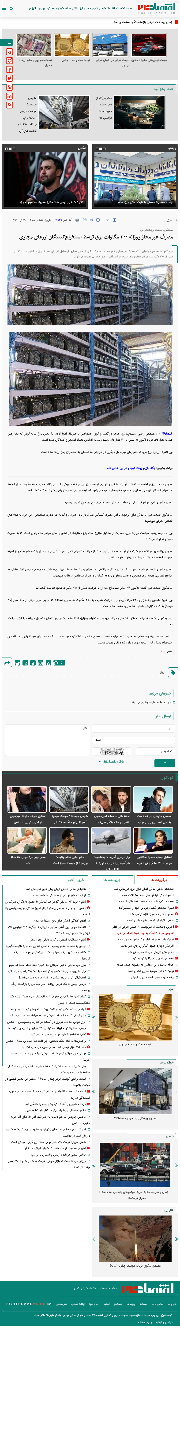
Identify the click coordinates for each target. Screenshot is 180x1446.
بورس (41, 8)
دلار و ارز (85, 8)
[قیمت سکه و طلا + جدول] (72, 45)
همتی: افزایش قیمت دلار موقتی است (150, 920)
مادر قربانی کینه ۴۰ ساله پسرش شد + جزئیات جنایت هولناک (48, 1015)
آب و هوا (94, 1304)
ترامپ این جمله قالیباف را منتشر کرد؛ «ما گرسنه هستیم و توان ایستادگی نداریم (47, 199)
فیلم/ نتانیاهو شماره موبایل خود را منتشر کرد (146, 908)
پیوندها (131, 1304)
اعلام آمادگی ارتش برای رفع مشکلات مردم (148, 895)
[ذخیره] (91, 219)
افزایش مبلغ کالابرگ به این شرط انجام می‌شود (145, 933)
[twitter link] (9, 78)
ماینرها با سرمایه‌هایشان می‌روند (151, 702)
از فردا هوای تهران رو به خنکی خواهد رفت (59, 895)
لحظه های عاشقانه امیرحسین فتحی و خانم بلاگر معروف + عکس (112, 822)
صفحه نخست (124, 8)
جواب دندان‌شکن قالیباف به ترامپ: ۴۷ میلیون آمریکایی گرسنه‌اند (46, 1028)
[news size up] (114, 220)
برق (162, 672)
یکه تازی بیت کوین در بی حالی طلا (130, 468)
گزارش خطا (48, 662)
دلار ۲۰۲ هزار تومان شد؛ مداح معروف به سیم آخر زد (54, 1047)
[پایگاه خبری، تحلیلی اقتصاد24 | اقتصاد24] (149, 9)
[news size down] (98, 220)
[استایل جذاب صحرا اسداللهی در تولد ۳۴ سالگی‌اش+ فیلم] (153, 840)
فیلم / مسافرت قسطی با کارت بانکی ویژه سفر (58, 939)
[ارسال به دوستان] (84, 220)
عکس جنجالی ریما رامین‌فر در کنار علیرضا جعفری (56, 1110)
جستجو (118, 1304)
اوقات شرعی (78, 1304)
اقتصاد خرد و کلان (103, 8)
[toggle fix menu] (6, 42)
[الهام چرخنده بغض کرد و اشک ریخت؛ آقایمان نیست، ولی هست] (135, 179)
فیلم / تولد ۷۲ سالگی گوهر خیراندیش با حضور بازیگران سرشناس (45, 901)
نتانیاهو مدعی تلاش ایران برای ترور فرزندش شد (144, 889)
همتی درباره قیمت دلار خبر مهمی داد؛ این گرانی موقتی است (48, 1142)
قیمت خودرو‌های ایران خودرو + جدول (110, 63)
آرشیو (107, 1304)
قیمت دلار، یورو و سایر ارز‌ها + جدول (35, 63)
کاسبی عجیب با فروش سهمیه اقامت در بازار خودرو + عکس (133, 1195)
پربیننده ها (111, 880)
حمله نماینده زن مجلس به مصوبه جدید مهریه (145, 964)
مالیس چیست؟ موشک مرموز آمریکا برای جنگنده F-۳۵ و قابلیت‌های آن (70, 822)
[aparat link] (9, 87)
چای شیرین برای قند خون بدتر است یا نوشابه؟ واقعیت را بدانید (47, 971)
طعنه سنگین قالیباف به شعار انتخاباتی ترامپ (146, 901)
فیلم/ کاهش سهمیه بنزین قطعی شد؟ (151, 971)
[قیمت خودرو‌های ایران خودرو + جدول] (110, 45)
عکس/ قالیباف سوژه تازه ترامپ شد (152, 914)
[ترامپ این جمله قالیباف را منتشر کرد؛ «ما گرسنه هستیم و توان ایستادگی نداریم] (45, 179)
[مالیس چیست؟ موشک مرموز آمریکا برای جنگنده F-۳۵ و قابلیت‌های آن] (69, 799)
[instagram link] (9, 60)
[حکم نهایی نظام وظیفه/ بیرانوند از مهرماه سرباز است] (69, 840)
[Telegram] (33, 662)
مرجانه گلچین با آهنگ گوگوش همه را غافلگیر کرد (55, 1104)
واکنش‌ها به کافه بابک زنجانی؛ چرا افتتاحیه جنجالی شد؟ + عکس (46, 1041)
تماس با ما (157, 1304)
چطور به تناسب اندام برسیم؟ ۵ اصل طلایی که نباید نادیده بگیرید (46, 946)
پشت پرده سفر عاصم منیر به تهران (152, 977)
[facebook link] (9, 69)
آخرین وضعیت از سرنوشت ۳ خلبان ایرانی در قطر (143, 926)
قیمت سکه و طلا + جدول (75, 60)
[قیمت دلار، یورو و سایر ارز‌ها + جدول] (34, 45)
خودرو (60, 8)
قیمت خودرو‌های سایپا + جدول (149, 60)
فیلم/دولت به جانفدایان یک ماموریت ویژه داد (145, 939)
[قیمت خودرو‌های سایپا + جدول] (149, 45)
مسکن (50, 8)
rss (49, 1304)
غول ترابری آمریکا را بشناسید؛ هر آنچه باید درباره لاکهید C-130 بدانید (112, 863)
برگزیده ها (158, 880)
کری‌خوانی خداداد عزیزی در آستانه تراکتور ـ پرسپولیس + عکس (46, 1022)
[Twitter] (17, 662)
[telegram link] (9, 52)
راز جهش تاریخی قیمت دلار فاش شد (151, 952)
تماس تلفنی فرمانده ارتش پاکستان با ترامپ (58, 1154)
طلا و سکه (71, 8)
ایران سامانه (145, 1322)
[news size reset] (106, 220)
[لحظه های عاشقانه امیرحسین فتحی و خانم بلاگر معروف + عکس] (111, 799)
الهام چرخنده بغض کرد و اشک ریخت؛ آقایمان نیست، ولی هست (137, 199)
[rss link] (9, 105)
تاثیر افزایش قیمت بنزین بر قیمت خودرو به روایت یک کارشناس (133, 1121)
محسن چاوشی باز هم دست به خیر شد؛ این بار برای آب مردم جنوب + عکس (154, 822)
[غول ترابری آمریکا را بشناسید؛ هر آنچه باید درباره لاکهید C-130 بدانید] (111, 840)
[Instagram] (40, 662)
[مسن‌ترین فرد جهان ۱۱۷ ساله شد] (27, 840)
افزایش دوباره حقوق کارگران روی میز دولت (147, 945)
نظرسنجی (61, 1304)
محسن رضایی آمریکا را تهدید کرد (153, 958)
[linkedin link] (9, 96)
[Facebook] (25, 662)
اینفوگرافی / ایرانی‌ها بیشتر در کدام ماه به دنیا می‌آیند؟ (52, 977)
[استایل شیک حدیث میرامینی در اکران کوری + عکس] (27, 799)
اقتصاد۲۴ (166, 433)
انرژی (32, 8)
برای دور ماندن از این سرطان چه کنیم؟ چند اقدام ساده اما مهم (47, 965)
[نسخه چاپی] (77, 220)
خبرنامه (143, 1304)
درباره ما (172, 1304)
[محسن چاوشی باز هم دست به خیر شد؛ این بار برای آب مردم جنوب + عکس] (153, 799)
